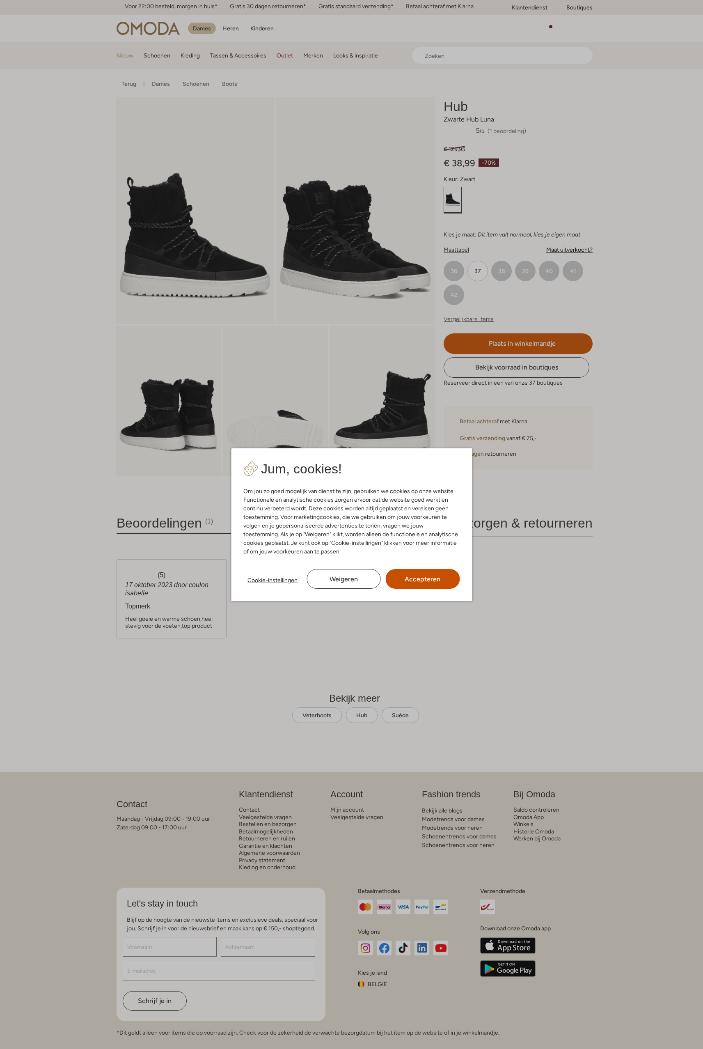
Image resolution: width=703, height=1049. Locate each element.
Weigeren (344, 579)
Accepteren (422, 579)
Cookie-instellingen (272, 580)
